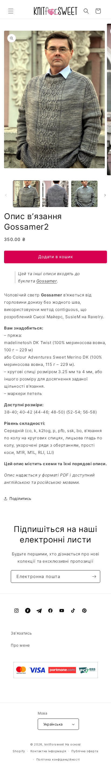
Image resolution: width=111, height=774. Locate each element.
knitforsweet (54, 744)
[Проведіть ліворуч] (6, 195)
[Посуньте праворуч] (105, 195)
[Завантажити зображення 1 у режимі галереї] (26, 194)
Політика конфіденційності (58, 759)
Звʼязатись (21, 633)
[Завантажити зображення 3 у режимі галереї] (84, 194)
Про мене (20, 645)
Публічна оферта (84, 751)
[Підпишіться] (94, 576)
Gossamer (46, 280)
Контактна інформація (48, 751)
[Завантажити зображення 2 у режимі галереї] (55, 194)
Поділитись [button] (20, 498)
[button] (11, 11)
